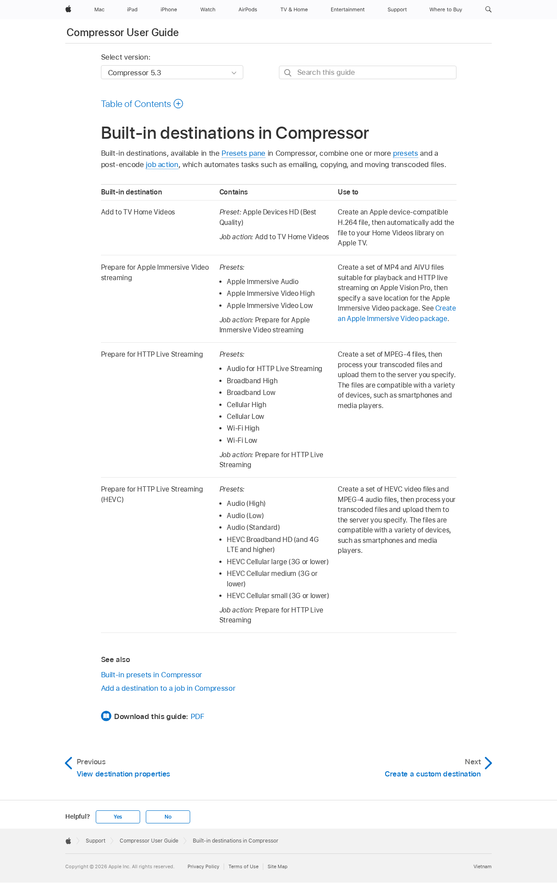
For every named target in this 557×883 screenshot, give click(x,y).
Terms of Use (243, 866)
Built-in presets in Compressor (151, 674)
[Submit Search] (288, 72)
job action (162, 164)
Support (95, 841)
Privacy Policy (203, 866)
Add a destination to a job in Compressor (168, 688)
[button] (488, 9)
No (167, 817)
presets (405, 153)
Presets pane (243, 153)
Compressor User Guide (123, 32)
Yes (118, 817)
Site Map (278, 866)
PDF (198, 716)
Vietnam (482, 866)
